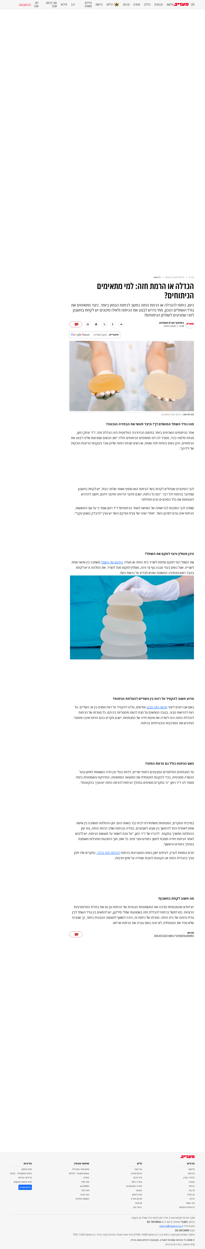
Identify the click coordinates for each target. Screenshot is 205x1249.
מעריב (191, 277)
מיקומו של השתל (112, 562)
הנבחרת (158, 4)
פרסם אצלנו (136, 1173)
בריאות (99, 4)
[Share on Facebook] (113, 324)
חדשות (170, 4)
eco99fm (84, 1186)
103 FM (85, 1181)
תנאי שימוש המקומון (23, 1181)
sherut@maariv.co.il (171, 1226)
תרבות (126, 4)
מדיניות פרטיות (25, 1177)
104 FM (85, 1190)
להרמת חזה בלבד (108, 853)
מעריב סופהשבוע (134, 1186)
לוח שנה (36, 4)
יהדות (192, 1198)
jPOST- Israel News (79, 1173)
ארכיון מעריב (136, 1198)
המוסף (139, 1190)
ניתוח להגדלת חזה (164, 935)
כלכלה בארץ (189, 1177)
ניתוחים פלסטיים (185, 935)
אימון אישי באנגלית (80, 1169)
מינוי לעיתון (137, 1194)
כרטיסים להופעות (187, 1207)
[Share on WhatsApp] (96, 324)
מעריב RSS (137, 1181)
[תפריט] (193, 4)
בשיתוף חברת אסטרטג (171, 322)
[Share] (121, 324)
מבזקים (191, 1173)
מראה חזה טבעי (156, 707)
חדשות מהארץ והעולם (174, 277)
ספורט (136, 4)
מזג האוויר (190, 1203)
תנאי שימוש (26, 1169)
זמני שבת (84, 1194)
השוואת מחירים (82, 1198)
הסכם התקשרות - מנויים (21, 1173)
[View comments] (75, 324)
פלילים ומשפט (88, 4)
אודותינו (138, 1203)
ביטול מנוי (137, 1207)
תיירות (64, 4)
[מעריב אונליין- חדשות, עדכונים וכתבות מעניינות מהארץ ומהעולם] (181, 4)
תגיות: (190, 932)
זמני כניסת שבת (51, 4)
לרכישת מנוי (25, 4)
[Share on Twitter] (104, 324)
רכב (73, 4)
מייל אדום (137, 1177)
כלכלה (147, 4)
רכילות (110, 4)
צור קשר (138, 1169)
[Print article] (88, 324)
